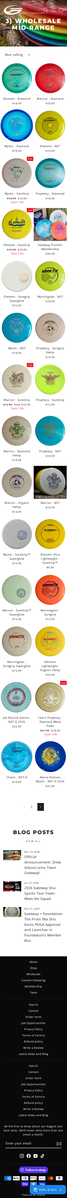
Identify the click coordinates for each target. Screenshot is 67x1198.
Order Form (33, 1017)
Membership (33, 986)
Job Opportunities (33, 1023)
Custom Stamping (33, 980)
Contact (33, 1011)
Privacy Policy (33, 1029)
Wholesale (33, 974)
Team (33, 992)
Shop (33, 968)
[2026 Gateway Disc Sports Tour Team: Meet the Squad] (12, 886)
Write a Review (33, 1048)
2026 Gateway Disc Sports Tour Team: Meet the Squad (40, 893)
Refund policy (33, 1041)
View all (33, 841)
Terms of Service (33, 1035)
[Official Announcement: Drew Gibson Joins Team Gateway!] (12, 855)
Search (33, 1004)
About (33, 962)
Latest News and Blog (33, 1054)
